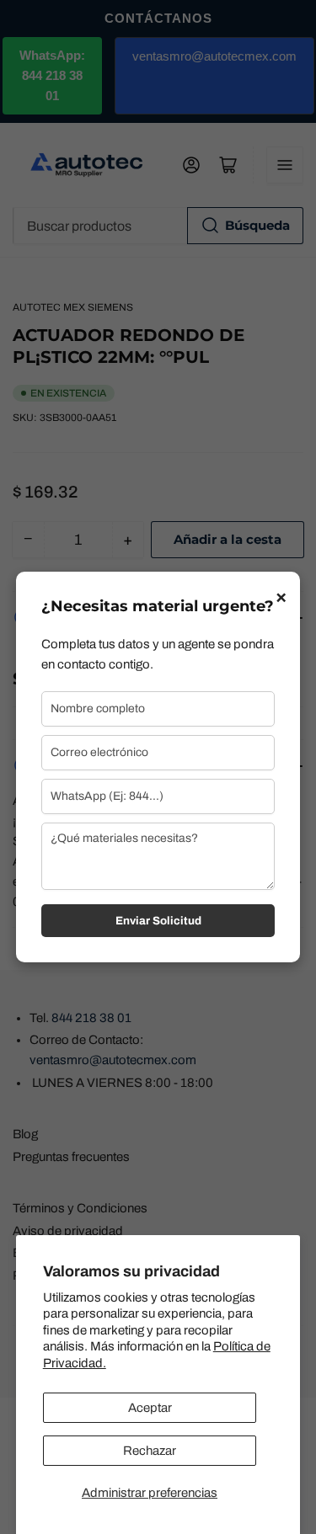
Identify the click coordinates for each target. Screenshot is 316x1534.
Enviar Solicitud (158, 920)
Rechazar (149, 1450)
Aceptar (150, 1407)
